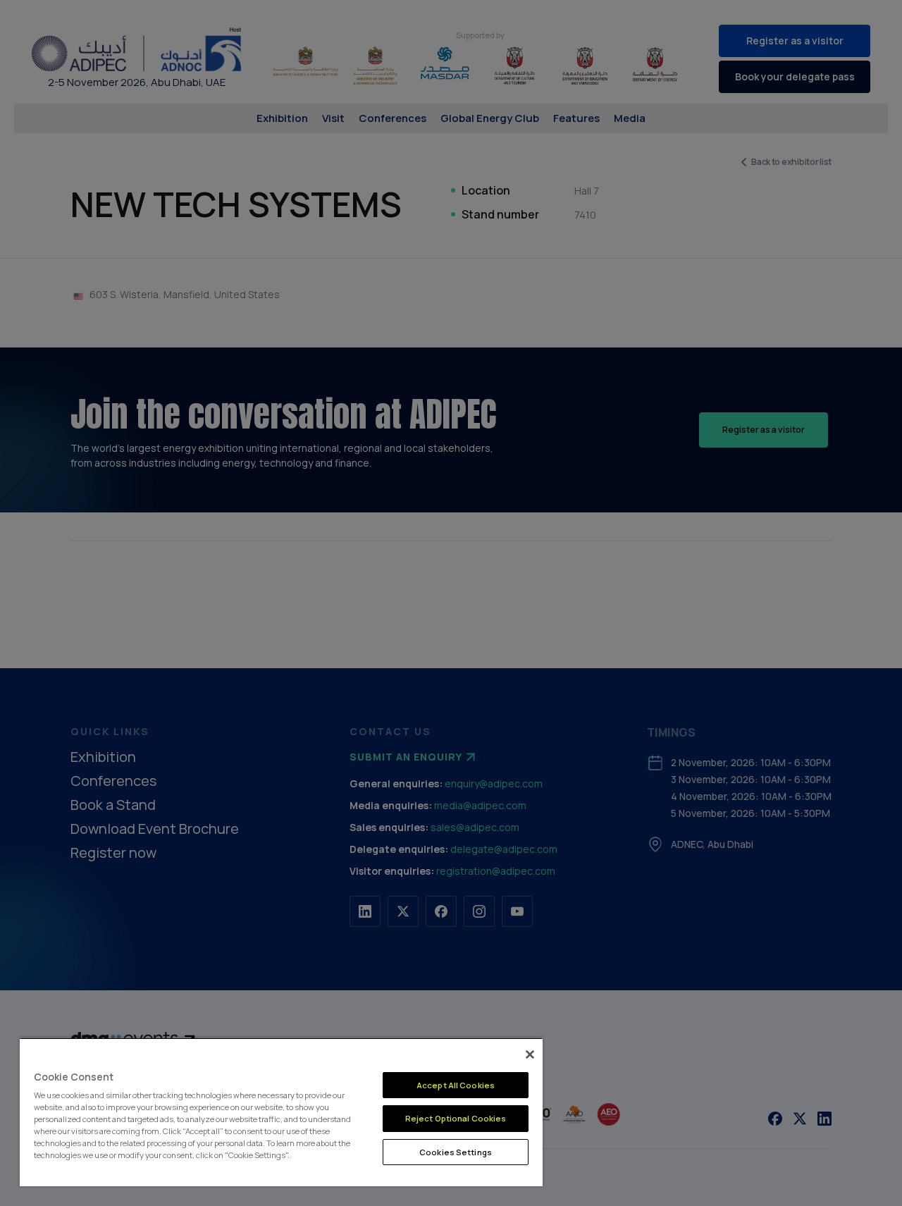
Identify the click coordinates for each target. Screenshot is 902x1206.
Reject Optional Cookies (456, 1118)
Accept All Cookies (455, 1085)
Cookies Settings (455, 1152)
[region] (281, 1112)
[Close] (530, 1054)
